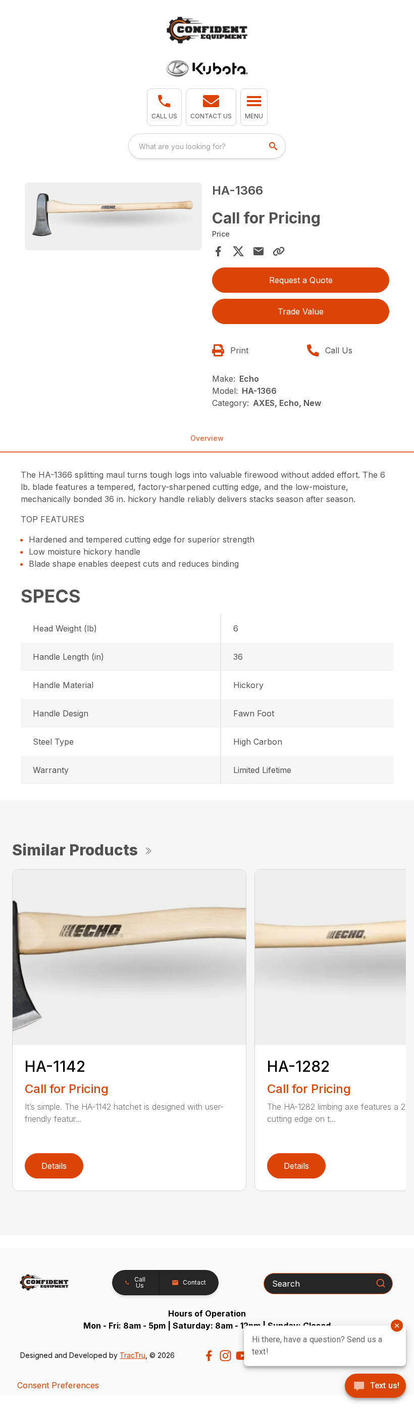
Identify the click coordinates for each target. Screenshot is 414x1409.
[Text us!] (375, 1387)
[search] (274, 146)
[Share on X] (238, 251)
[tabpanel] (113, 218)
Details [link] (54, 1166)
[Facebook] (208, 1355)
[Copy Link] (279, 251)
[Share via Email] (258, 251)
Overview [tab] (207, 438)
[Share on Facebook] (218, 251)
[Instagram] (225, 1355)
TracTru (132, 1355)
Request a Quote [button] (301, 280)
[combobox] (207, 146)
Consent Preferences (58, 1385)
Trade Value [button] (301, 311)
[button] (164, 107)
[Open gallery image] (113, 216)
